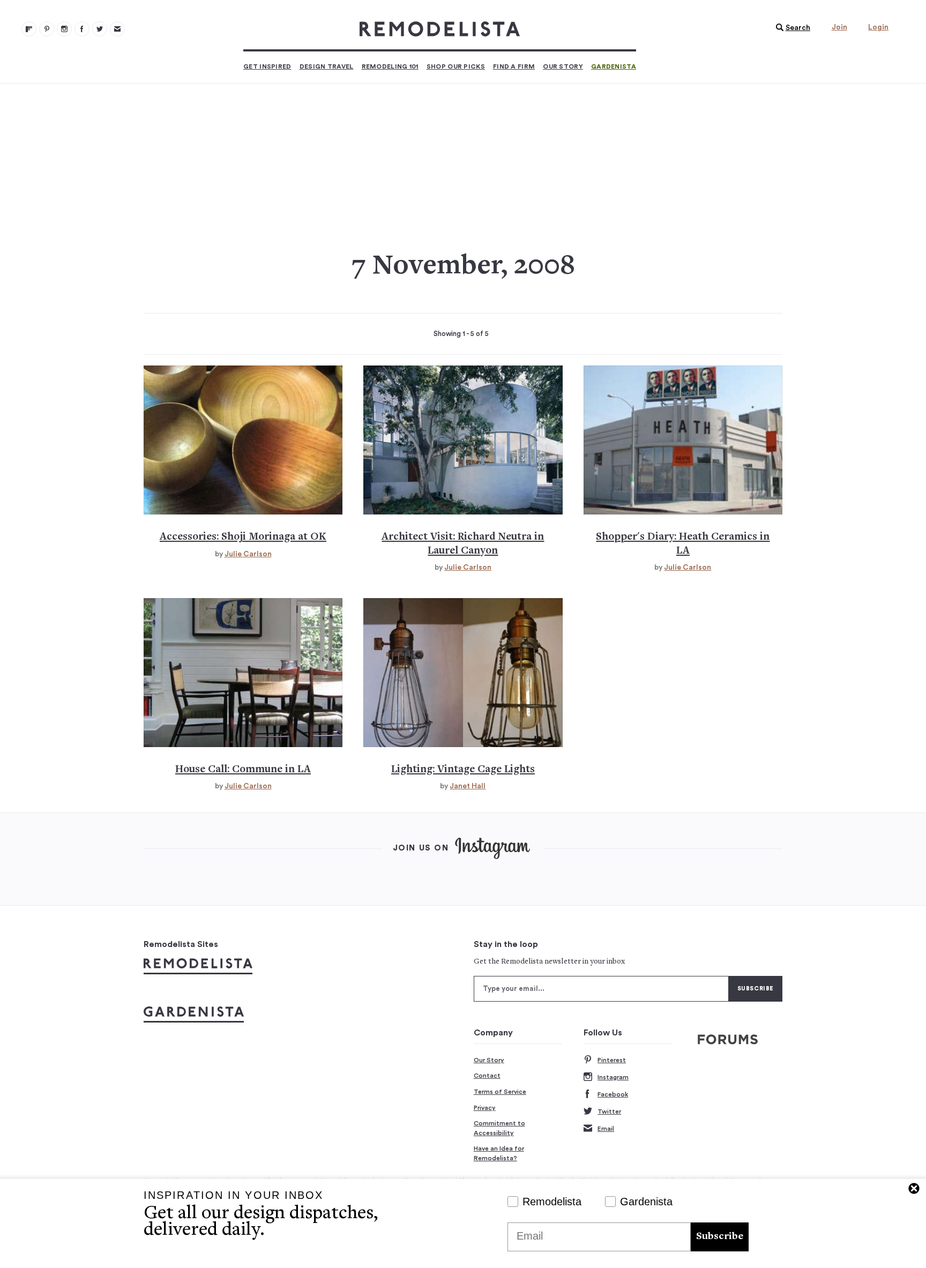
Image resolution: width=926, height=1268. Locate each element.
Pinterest (612, 1060)
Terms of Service (500, 1091)
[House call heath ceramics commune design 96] (683, 440)
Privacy (485, 1108)
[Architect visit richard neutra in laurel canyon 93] (462, 440)
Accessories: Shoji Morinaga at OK (243, 537)
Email (606, 1128)
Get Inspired (267, 66)
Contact (487, 1075)
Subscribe (719, 1236)
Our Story (563, 66)
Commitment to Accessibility (499, 1128)
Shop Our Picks (456, 66)
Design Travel (327, 66)
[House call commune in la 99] (243, 672)
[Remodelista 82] (81, 28)
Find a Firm (514, 66)
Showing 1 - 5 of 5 (461, 334)
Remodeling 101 (390, 66)
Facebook (613, 1094)
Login (878, 27)
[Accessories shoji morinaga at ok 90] (243, 440)
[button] (790, 28)
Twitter (609, 1111)
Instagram (613, 1077)
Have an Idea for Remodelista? (499, 1153)
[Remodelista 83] (99, 28)
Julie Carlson (248, 554)
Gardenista (613, 66)
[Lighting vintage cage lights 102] (462, 672)
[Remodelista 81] (64, 28)
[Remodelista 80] (46, 28)
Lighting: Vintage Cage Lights (463, 769)
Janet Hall (468, 786)
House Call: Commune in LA (243, 769)
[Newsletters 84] (117, 28)
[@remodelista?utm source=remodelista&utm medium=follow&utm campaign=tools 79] (28, 28)
